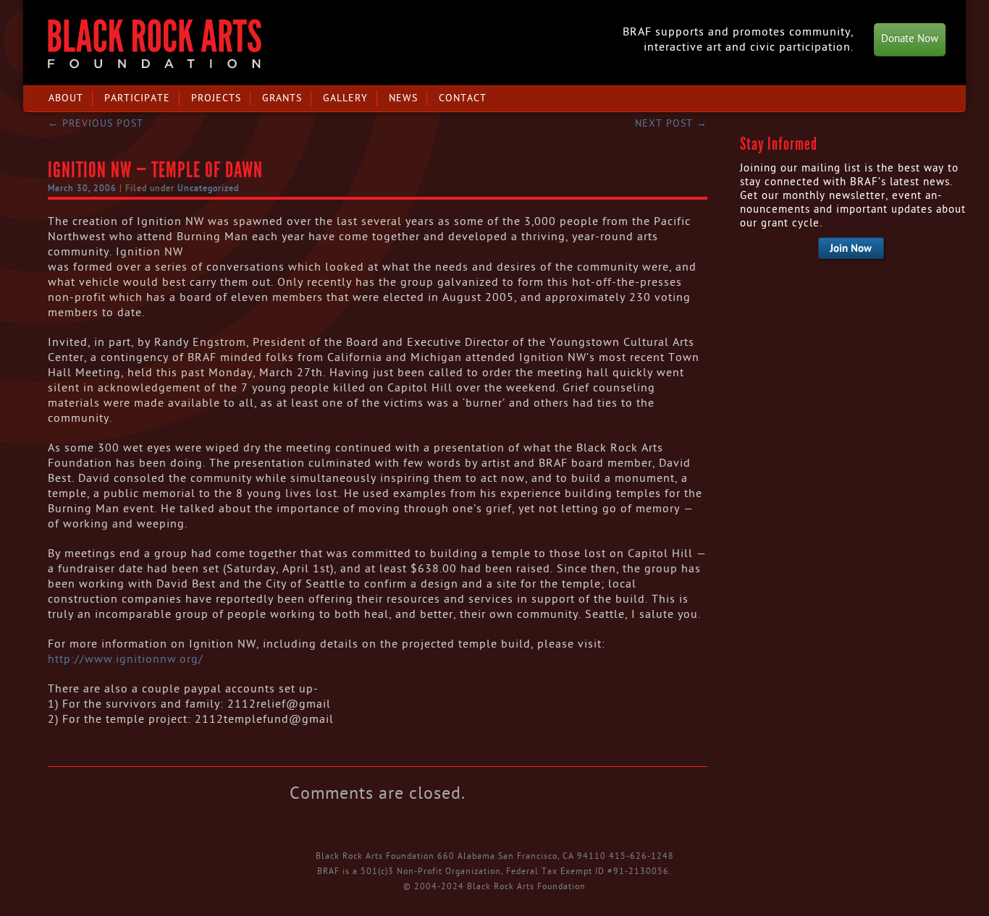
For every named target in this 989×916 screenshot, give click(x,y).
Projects (216, 98)
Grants (282, 98)
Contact (463, 98)
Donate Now (909, 39)
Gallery (345, 98)
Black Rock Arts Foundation (154, 44)
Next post (671, 123)
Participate (137, 98)
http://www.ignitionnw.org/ (125, 659)
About (66, 98)
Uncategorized (208, 188)
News (403, 98)
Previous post (95, 123)
